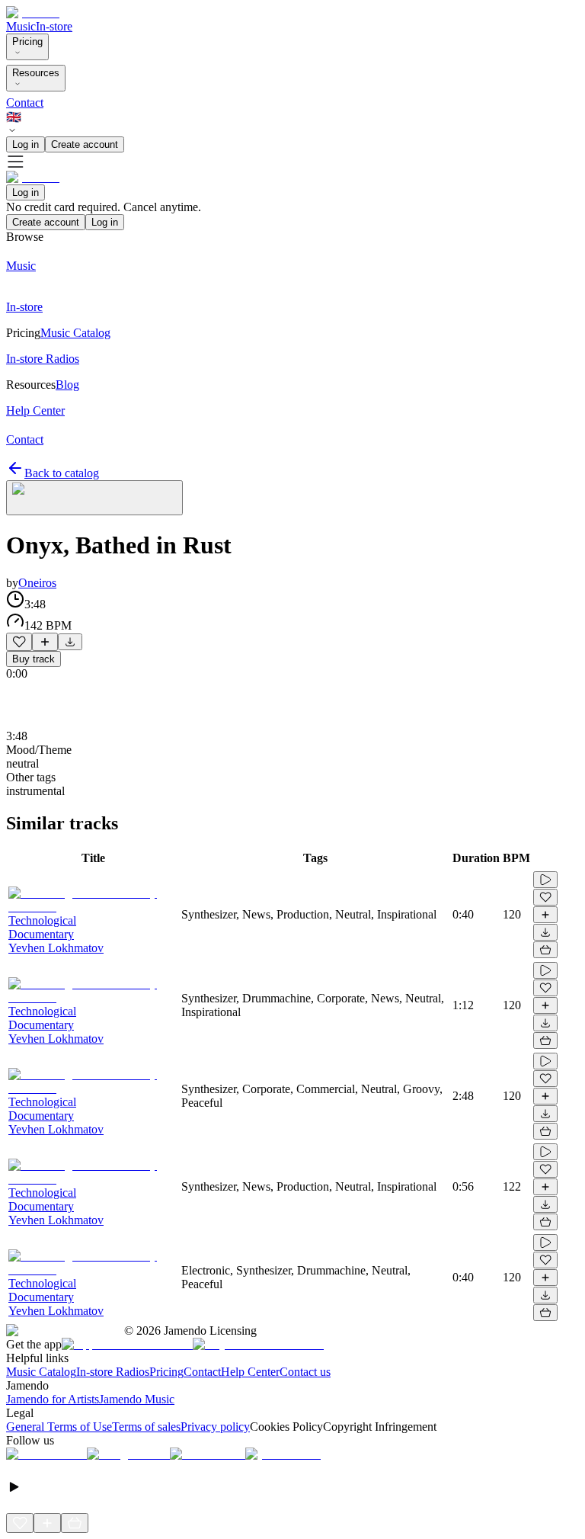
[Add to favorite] (19, 642)
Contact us (305, 1371)
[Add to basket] (545, 949)
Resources (35, 73)
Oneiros (37, 582)
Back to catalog (61, 473)
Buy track (33, 659)
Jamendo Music (136, 1399)
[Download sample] (70, 641)
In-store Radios (112, 1371)
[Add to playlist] (45, 642)
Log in (25, 144)
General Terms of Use (59, 1426)
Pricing (27, 41)
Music (21, 26)
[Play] (94, 497)
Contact (24, 102)
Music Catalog (41, 1371)
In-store (54, 26)
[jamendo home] (32, 12)
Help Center (250, 1371)
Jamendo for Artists (52, 1399)
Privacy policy (215, 1426)
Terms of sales (146, 1426)
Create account (84, 144)
